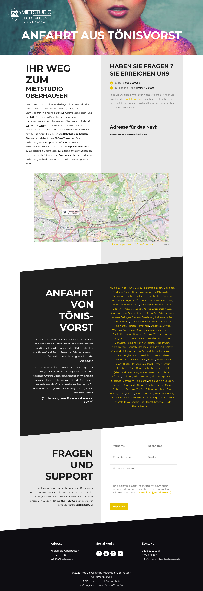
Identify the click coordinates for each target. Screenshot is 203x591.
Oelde (167, 401)
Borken (167, 325)
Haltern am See (163, 317)
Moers (127, 292)
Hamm (158, 368)
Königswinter (157, 397)
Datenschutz (113, 581)
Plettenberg (158, 376)
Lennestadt (119, 401)
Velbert (140, 296)
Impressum (97, 581)
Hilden (149, 313)
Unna (118, 355)
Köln (137, 355)
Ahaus (166, 363)
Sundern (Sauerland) (124, 385)
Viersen (132, 325)
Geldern (136, 317)
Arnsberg (160, 389)
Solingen (126, 317)
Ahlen (151, 380)
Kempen (115, 313)
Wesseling (133, 372)
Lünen (142, 338)
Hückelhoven (163, 359)
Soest (138, 393)
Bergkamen (155, 346)
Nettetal (137, 334)
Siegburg (116, 380)
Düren (169, 376)
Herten (116, 300)
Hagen (118, 338)
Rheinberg (129, 296)
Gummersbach (144, 368)
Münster (145, 376)
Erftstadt (116, 376)
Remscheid (143, 325)
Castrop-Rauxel (136, 313)
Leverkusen (153, 338)
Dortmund (126, 334)
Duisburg (139, 287)
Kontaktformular (134, 99)
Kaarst (147, 308)
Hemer (118, 363)
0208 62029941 (133, 82)
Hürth (126, 363)
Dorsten (167, 296)
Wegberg (149, 342)
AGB (85, 581)
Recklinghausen (149, 304)
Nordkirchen (119, 346)
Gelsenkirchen (140, 292)
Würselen (148, 393)
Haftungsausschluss (91, 585)
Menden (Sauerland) (142, 363)
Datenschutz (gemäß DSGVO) (153, 492)
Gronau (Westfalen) (136, 389)
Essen (159, 287)
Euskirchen (130, 397)
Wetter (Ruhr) (121, 321)
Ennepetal (155, 325)
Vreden (151, 359)
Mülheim (127, 351)
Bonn (151, 389)
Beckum (159, 393)
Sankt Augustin (164, 380)
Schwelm (156, 355)
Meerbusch (133, 304)
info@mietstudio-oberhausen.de (161, 559)
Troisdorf (127, 376)
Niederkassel (147, 372)
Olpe (169, 389)
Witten (116, 317)
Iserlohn (145, 355)
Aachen (170, 397)
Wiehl (137, 376)
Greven (130, 393)
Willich (138, 308)
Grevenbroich (130, 338)
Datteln (153, 321)
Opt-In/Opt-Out (114, 585)
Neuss (168, 308)
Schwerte (120, 342)
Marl (123, 304)
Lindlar (132, 359)
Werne (169, 351)
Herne (116, 304)
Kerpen (158, 363)
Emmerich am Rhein (153, 351)
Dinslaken (169, 287)
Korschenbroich (139, 321)
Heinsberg (121, 368)
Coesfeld (116, 351)
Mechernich (146, 406)
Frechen (141, 359)
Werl (157, 372)
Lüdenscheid (120, 359)
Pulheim (131, 342)
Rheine (135, 406)
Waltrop (116, 330)
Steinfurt (150, 385)
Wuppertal (158, 308)
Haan (124, 313)
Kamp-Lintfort (153, 296)
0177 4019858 (146, 87)
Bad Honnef (146, 401)
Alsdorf (140, 385)
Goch (140, 342)
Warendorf (133, 401)
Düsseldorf (165, 304)
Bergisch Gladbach (137, 346)
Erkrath (117, 308)
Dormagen (128, 330)
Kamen (137, 351)
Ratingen (118, 296)
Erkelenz (168, 346)
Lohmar (166, 372)
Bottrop (150, 287)
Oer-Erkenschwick (164, 313)
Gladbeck (118, 292)
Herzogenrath (117, 393)
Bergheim (128, 355)
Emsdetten (143, 397)
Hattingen (126, 300)
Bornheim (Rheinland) (135, 380)
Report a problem (122, 244)
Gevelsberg (148, 317)
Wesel (169, 300)
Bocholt (147, 334)
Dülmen (165, 338)
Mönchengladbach (146, 330)
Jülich (131, 368)
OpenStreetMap (145, 244)
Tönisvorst (128, 308)
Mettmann (159, 300)
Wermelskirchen (162, 334)
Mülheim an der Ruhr (121, 287)
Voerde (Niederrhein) (160, 292)
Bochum (147, 300)
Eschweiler (118, 389)
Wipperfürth (162, 342)
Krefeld (137, 300)
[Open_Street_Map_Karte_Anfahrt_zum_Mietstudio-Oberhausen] (101, 207)
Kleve (166, 355)
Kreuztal (158, 401)
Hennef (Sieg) (164, 385)
